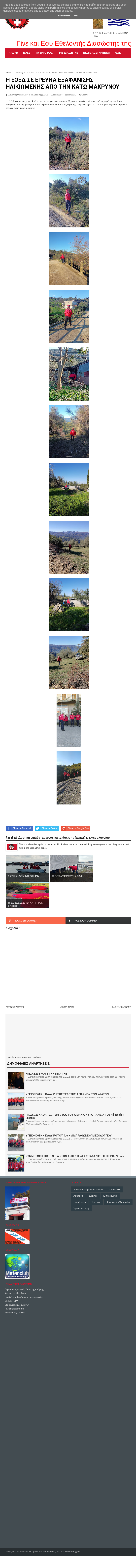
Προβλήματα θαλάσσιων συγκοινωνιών (24, 1297)
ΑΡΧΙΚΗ (13, 52)
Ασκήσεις (78, 1195)
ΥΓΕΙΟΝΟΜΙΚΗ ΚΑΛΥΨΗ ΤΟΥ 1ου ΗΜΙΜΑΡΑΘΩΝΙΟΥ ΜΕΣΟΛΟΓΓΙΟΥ (69, 1135)
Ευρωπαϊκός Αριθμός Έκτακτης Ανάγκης (24, 1289)
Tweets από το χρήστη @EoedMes (24, 1057)
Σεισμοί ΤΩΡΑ (11, 1301)
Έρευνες (84, 95)
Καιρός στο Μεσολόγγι (15, 1293)
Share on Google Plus (78, 828)
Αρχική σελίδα (67, 1007)
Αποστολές (114, 1189)
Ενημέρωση (79, 1202)
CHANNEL (13, 60)
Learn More (63, 15)
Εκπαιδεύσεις (110, 1195)
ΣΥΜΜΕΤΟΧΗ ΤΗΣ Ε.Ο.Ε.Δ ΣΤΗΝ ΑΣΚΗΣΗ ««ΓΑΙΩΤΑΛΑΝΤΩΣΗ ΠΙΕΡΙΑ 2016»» (75, 1156)
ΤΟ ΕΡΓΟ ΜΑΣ (44, 52)
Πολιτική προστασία (14, 1308)
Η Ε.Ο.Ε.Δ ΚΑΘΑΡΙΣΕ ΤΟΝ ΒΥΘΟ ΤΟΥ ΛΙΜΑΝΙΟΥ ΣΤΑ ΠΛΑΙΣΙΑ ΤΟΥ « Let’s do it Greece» (75, 1116)
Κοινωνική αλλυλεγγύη (118, 1202)
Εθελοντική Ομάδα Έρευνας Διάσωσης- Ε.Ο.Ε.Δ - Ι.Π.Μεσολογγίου (50, 1552)
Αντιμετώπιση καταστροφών (88, 1189)
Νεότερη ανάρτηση (15, 1007)
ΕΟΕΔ (26, 52)
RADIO (118, 52)
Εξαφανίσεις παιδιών (15, 1312)
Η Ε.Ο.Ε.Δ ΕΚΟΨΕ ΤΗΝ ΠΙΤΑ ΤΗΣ (46, 1073)
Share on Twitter (49, 828)
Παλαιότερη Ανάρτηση (121, 1007)
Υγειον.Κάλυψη (81, 1208)
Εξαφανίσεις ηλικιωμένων (17, 1305)
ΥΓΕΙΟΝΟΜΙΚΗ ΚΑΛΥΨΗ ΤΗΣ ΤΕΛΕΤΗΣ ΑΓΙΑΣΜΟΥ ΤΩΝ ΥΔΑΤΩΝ (67, 1094)
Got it (76, 15)
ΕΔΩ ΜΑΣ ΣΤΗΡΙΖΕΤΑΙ (96, 52)
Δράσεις (93, 1195)
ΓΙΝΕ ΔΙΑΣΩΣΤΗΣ (68, 52)
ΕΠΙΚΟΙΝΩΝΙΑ (31, 60)
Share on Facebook (22, 828)
